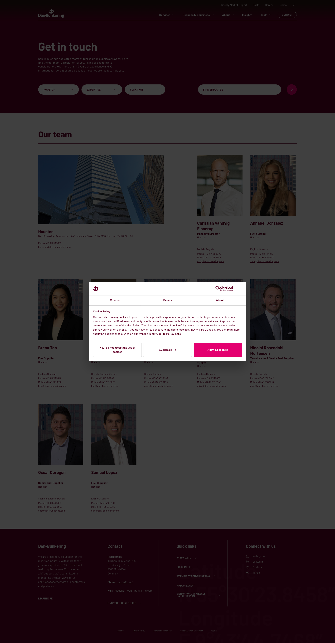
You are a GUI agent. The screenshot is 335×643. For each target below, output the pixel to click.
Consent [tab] (115, 300)
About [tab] (220, 300)
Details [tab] (167, 300)
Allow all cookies (217, 349)
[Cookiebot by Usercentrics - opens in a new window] (218, 288)
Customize (165, 349)
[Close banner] (241, 288)
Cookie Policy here (168, 333)
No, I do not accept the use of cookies (117, 349)
